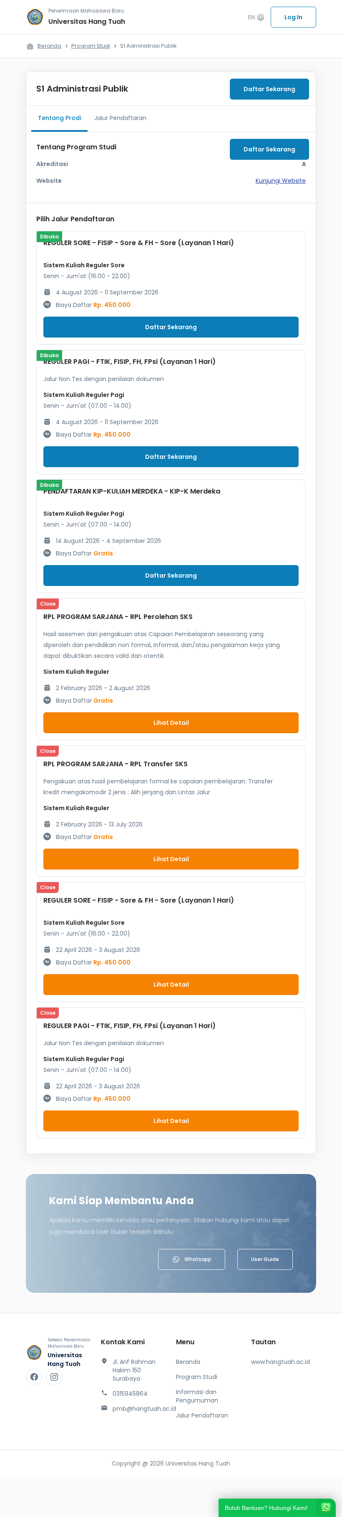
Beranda (49, 46)
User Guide (265, 1259)
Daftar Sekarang (269, 89)
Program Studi (90, 46)
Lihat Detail (171, 723)
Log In (293, 17)
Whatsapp (197, 1259)
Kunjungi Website (281, 181)
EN (256, 17)
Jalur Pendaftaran (120, 118)
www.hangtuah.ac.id (280, 1362)
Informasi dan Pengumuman (197, 1396)
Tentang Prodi (59, 118)
